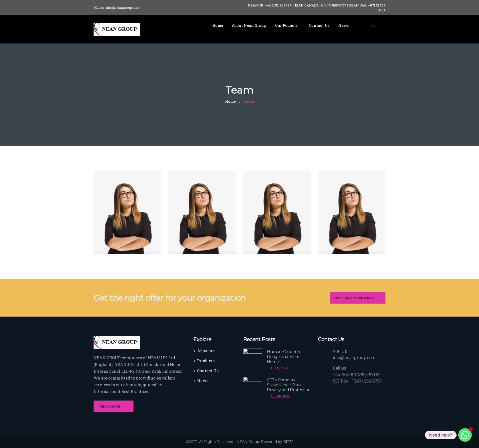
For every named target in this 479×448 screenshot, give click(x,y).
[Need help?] (465, 435)
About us (205, 350)
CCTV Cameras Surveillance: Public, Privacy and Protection (288, 385)
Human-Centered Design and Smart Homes (284, 356)
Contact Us (208, 370)
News (202, 380)
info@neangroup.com (354, 357)
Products (206, 360)
